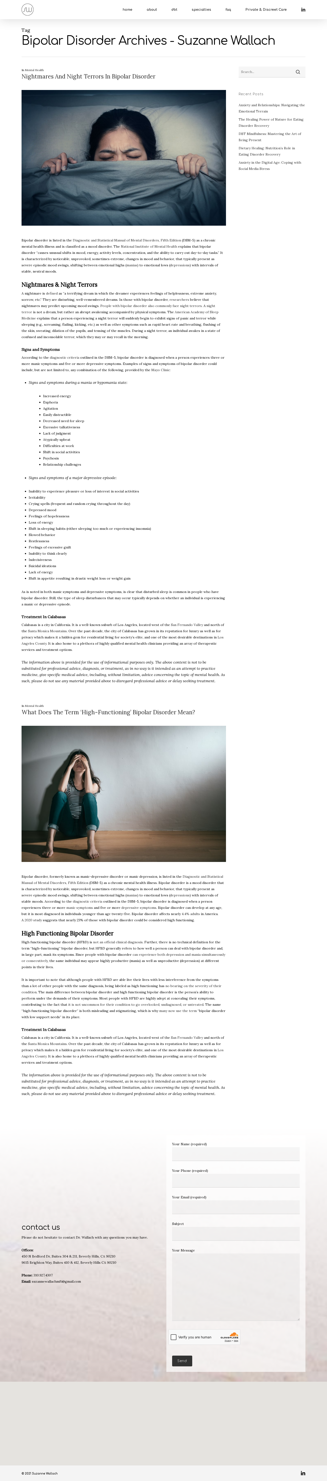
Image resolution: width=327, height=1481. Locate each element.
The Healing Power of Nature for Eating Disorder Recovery (271, 122)
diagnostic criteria (64, 357)
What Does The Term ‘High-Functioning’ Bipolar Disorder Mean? (108, 712)
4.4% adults (191, 914)
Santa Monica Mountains (47, 631)
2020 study (33, 920)
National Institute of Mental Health (149, 246)
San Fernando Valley (187, 625)
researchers (179, 299)
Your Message (183, 1250)
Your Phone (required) (190, 1170)
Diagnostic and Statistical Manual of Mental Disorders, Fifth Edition (127, 240)
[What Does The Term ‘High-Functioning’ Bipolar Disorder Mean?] (124, 870)
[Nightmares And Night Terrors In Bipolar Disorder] (124, 234)
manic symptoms (79, 907)
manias (131, 265)
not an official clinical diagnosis (118, 942)
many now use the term (178, 1011)
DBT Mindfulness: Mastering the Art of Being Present (270, 137)
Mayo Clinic (160, 370)
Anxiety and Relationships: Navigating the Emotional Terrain (272, 108)
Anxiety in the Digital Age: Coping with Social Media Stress (270, 165)
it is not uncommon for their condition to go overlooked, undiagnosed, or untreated (135, 1004)
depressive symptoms (138, 907)
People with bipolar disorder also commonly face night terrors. (151, 306)
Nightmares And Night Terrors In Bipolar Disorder (88, 76)
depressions (180, 265)
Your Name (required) (189, 1144)
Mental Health (34, 70)
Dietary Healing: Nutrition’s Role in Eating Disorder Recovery (267, 151)
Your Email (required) (189, 1197)
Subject (178, 1224)
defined (52, 293)
